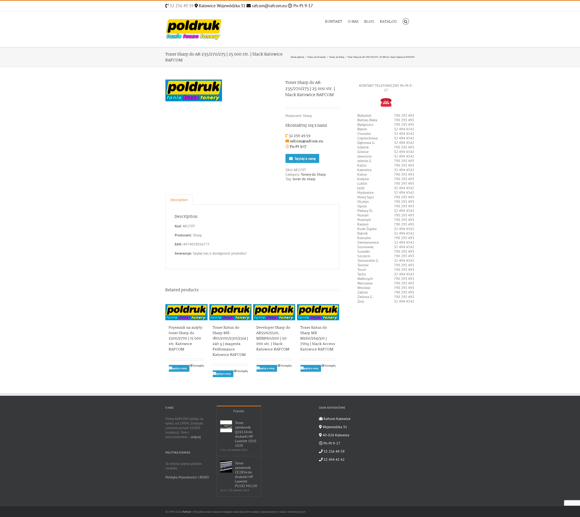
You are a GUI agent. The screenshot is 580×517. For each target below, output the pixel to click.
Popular (238, 411)
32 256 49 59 (181, 5)
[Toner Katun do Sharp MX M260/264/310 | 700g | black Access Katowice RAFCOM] (318, 312)
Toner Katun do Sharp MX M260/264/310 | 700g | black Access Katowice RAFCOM (317, 338)
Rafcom (187, 511)
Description (179, 199)
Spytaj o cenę (305, 158)
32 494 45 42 (334, 459)
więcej (196, 436)
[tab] (179, 199)
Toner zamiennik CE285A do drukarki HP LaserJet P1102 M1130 (246, 474)
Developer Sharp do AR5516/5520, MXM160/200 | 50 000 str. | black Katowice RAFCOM (273, 338)
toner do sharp (304, 179)
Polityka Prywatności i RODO (187, 477)
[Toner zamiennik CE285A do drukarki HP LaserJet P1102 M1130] (226, 467)
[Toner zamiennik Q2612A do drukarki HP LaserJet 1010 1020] (226, 426)
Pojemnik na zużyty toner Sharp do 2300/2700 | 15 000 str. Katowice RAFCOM (186, 338)
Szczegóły (198, 365)
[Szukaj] (406, 21)
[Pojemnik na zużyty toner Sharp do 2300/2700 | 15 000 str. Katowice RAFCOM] (186, 312)
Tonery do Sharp (313, 174)
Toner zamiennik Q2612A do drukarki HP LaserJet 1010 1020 (245, 434)
